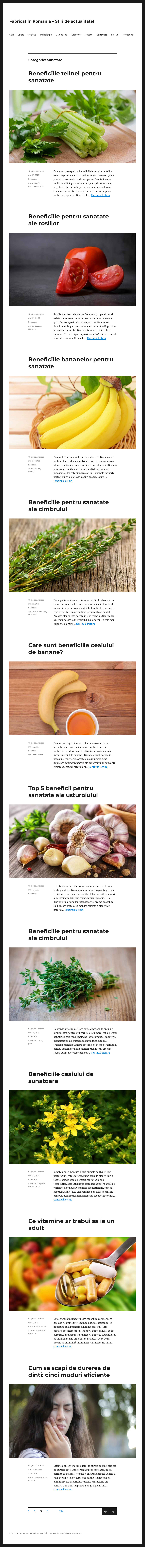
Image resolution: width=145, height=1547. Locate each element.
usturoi (31, 1480)
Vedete (32, 34)
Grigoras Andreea (36, 171)
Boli (30, 755)
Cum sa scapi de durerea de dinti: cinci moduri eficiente (69, 1371)
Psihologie (46, 34)
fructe (37, 469)
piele (30, 1043)
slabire (31, 472)
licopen (38, 326)
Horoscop (127, 34)
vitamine (40, 186)
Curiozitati (61, 34)
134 (62, 1511)
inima (31, 326)
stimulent (32, 615)
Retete (89, 34)
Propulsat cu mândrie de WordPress (65, 1533)
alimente (32, 1330)
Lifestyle (76, 34)
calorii (31, 469)
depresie (42, 1183)
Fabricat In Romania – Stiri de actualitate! (51, 21)
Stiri (11, 34)
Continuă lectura (100, 195)
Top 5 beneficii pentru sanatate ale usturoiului (63, 792)
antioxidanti (34, 183)
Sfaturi (115, 34)
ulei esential (41, 1477)
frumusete (41, 612)
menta (31, 1477)
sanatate (32, 329)
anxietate (32, 1040)
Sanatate (102, 34)
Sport (21, 34)
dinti (40, 1040)
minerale (42, 1330)
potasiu (31, 186)
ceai (35, 755)
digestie (32, 612)
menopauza (34, 1186)
